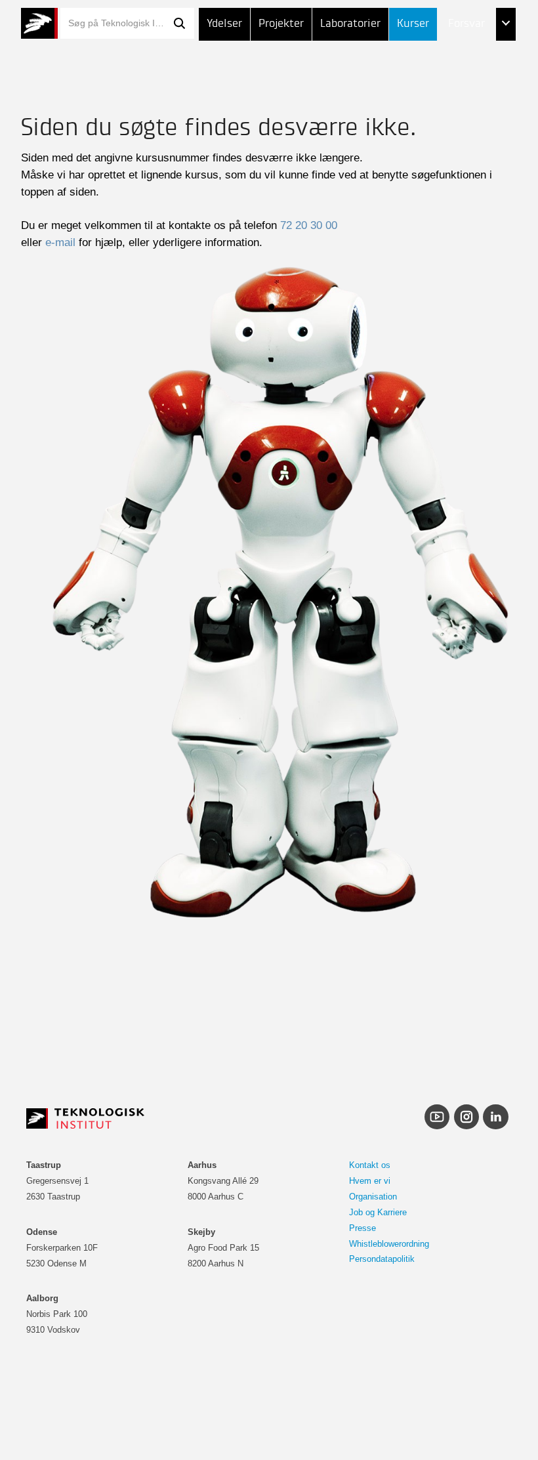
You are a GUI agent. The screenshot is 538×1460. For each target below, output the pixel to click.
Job (429, 57)
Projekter (281, 24)
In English (446, 155)
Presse (362, 1228)
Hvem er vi (369, 1181)
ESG (430, 90)
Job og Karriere (378, 1212)
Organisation (373, 1196)
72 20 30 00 (308, 225)
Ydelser (224, 24)
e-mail (60, 242)
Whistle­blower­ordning (389, 1244)
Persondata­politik (382, 1259)
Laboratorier (350, 24)
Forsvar (466, 24)
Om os (436, 122)
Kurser (413, 24)
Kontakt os (369, 1165)
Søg (179, 23)
